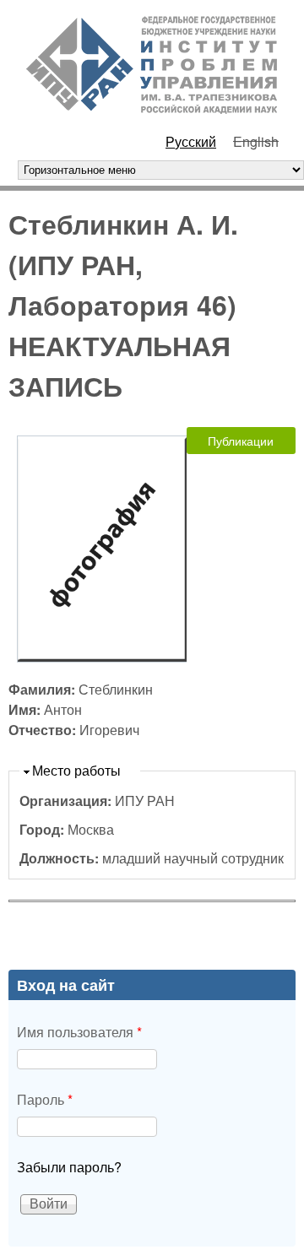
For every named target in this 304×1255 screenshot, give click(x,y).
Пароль (45, 1099)
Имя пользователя (79, 1031)
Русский (191, 141)
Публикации (241, 440)
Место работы (76, 770)
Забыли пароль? (69, 1167)
